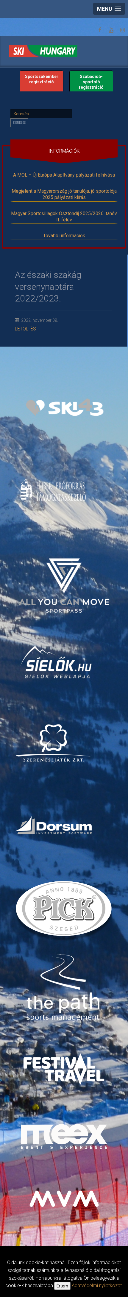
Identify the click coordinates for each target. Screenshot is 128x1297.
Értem (62, 1286)
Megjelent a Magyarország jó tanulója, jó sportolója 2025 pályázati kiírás (64, 194)
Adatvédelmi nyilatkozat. (97, 1285)
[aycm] (65, 577)
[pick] (65, 911)
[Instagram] (122, 30)
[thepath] (65, 989)
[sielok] (56, 661)
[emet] (54, 490)
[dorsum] (54, 825)
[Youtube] (111, 30)
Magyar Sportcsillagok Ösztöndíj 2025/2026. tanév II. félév (64, 217)
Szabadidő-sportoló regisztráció (91, 82)
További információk (64, 235)
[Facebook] (99, 30)
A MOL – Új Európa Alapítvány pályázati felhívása (64, 175)
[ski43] (65, 407)
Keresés (19, 122)
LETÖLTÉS (25, 329)
